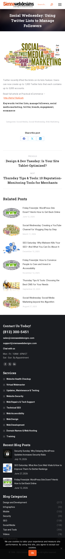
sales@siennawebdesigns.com (18, 338)
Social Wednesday (37, 122)
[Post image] (11, 213)
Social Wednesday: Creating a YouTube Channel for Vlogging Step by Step (42, 227)
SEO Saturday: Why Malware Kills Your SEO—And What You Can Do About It (41, 244)
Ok (32, 553)
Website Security (14, 396)
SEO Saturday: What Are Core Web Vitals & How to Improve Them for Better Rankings (38, 467)
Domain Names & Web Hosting (21, 430)
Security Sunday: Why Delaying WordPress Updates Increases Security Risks (34, 453)
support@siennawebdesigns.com (20, 343)
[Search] (51, 4)
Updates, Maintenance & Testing (22, 390)
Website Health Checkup (18, 379)
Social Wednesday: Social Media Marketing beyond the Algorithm (38, 299)
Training (10, 436)
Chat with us (9, 348)
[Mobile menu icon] (60, 4)
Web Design (12, 419)
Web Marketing (52, 122)
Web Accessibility (15, 413)
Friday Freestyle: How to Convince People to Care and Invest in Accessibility (39, 264)
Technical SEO (13, 407)
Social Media (22, 122)
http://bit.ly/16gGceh (14, 98)
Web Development (15, 425)
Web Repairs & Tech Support (20, 402)
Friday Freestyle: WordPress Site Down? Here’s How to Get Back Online (41, 210)
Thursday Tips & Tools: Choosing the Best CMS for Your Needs (41, 282)
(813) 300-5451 (16, 332)
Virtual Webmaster (15, 385)
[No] (61, 548)
